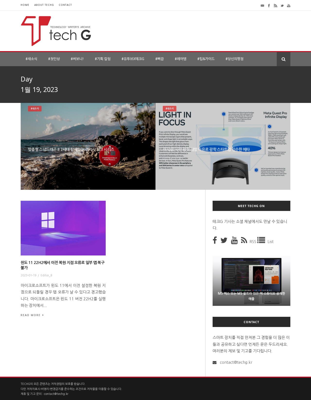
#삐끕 (159, 59)
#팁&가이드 (206, 59)
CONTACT (65, 5)
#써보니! (77, 59)
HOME (25, 5)
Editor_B (46, 275)
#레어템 (180, 59)
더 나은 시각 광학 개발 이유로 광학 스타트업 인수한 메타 (206, 149)
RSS (253, 242)
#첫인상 (54, 59)
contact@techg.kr (236, 362)
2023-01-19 (37, 158)
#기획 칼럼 (103, 59)
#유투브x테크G (132, 59)
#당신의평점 (234, 59)
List (271, 242)
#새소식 (31, 59)
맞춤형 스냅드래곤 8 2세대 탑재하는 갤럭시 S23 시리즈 (71, 149)
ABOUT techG (44, 5)
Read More (31, 315)
